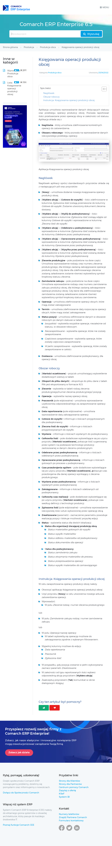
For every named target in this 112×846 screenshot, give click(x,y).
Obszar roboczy (51, 96)
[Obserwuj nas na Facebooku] (61, 832)
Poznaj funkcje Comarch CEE (18, 824)
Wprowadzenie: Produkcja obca (15, 73)
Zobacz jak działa (19, 752)
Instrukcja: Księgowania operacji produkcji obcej (69, 100)
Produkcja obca (54, 73)
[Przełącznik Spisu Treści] (102, 88)
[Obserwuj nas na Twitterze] (69, 832)
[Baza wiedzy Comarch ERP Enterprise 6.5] (16, 7)
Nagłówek (48, 93)
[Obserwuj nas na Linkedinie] (76, 832)
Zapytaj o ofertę (67, 790)
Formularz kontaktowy (71, 820)
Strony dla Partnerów (70, 784)
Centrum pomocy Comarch (74, 787)
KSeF (61, 793)
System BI (64, 796)
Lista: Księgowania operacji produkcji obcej (14, 88)
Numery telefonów (69, 814)
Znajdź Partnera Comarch (73, 817)
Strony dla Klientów (69, 780)
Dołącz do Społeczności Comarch (21, 792)
